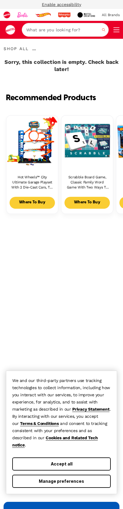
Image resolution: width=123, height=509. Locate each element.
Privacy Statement (91, 409)
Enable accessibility (61, 4)
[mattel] (7, 15)
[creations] (86, 15)
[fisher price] (64, 15)
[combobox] (65, 30)
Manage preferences (61, 481)
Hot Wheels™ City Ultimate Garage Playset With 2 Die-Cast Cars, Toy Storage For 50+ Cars (32, 182)
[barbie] (22, 15)
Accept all (62, 463)
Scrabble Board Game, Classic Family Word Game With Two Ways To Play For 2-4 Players (87, 182)
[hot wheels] (43, 15)
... (34, 48)
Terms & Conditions (39, 423)
